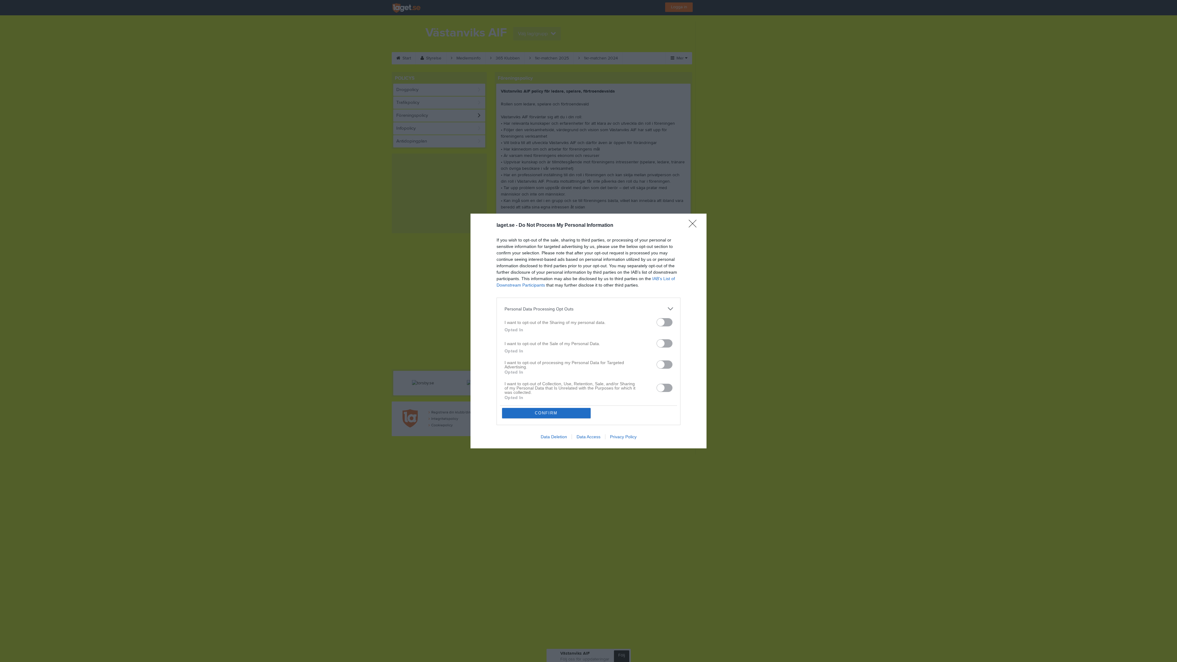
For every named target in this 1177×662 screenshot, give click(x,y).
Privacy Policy (623, 436)
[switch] (664, 322)
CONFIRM (546, 413)
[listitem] (588, 309)
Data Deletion (554, 436)
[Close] (694, 225)
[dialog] (588, 331)
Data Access (588, 436)
